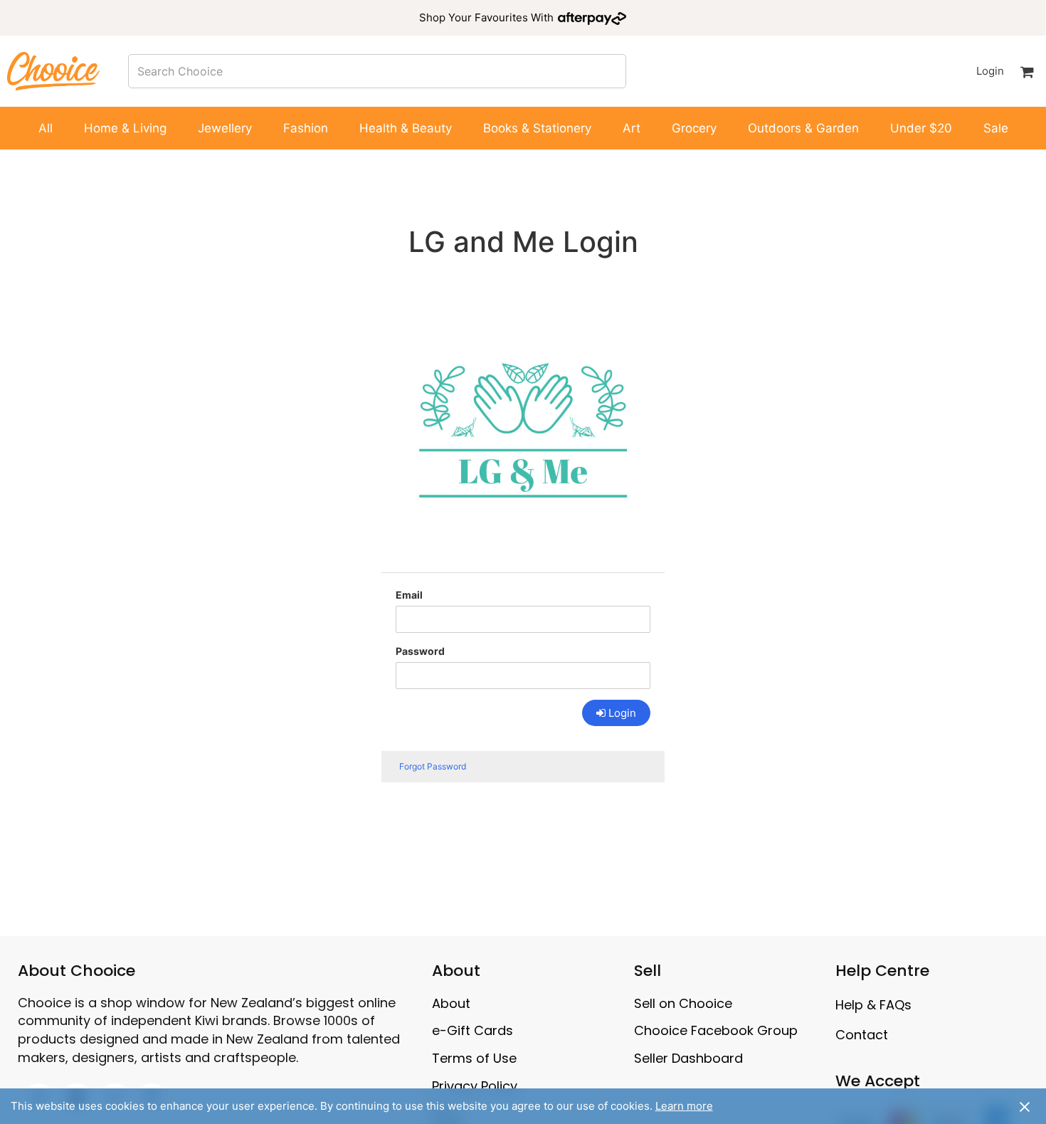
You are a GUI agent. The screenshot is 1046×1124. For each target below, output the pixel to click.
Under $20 (921, 128)
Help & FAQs (873, 1005)
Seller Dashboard (688, 1058)
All (45, 128)
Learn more (684, 1106)
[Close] (1024, 1106)
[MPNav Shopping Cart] (1026, 71)
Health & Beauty (405, 128)
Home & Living (125, 128)
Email (409, 595)
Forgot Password (432, 766)
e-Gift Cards (472, 1030)
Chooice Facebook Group (716, 1030)
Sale (995, 128)
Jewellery (225, 128)
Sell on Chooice (683, 1003)
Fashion (305, 128)
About (451, 1003)
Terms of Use (474, 1058)
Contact (861, 1035)
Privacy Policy (474, 1086)
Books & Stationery (537, 128)
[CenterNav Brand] (53, 71)
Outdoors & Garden (803, 128)
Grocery (694, 128)
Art (631, 128)
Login (989, 71)
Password (420, 651)
